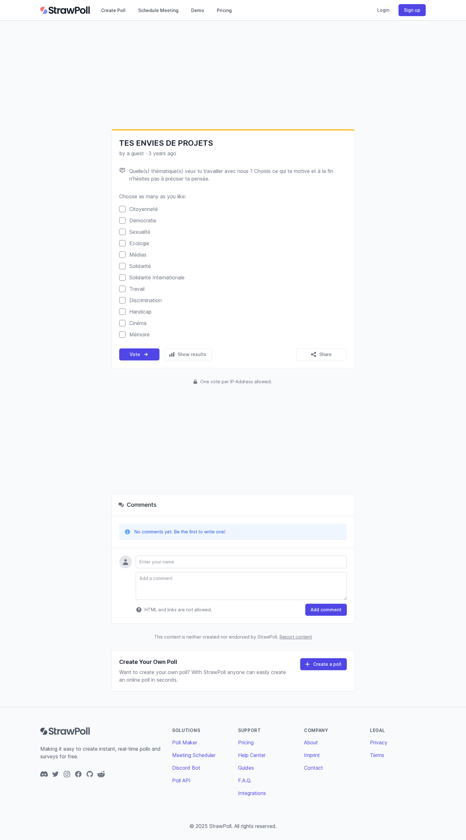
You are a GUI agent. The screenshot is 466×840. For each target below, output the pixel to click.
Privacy (378, 742)
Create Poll (113, 10)
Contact (313, 768)
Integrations (252, 793)
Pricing (224, 10)
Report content (296, 637)
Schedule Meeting (158, 10)
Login (383, 10)
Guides (246, 768)
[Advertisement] (233, 74)
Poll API (181, 780)
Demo (197, 10)
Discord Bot (186, 768)
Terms (377, 755)
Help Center (252, 755)
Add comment (326, 609)
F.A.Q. (244, 780)
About (311, 742)
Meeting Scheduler (194, 755)
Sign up (412, 10)
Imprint (312, 755)
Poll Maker (184, 742)
